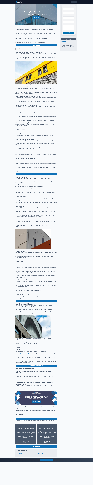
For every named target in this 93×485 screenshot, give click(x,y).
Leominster (40, 454)
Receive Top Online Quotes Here (36, 365)
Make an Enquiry (46, 459)
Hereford (20, 453)
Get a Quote (36, 17)
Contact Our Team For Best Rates (36, 174)
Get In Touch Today (36, 45)
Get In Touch (68, 39)
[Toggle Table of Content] (26, 49)
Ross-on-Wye (40, 453)
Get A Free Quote (36, 446)
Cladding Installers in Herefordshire (27, 353)
